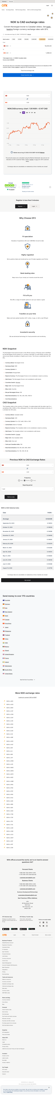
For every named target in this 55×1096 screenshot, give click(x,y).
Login (47, 5)
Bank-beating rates (27, 273)
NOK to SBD (10, 804)
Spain (6, 615)
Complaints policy (6, 1044)
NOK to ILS (9, 751)
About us (4, 1039)
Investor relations (6, 1062)
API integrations (5, 1032)
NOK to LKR (10, 764)
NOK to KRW (10, 761)
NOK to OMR (10, 781)
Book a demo (48, 934)
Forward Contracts (6, 954)
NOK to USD (10, 828)
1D (20, 112)
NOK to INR (10, 754)
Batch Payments (5, 967)
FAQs (24, 934)
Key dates (4, 1060)
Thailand (7, 635)
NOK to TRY (10, 821)
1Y (29, 112)
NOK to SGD (10, 811)
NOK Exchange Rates (20, 9)
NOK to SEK (10, 807)
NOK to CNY (10, 717)
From (4, 42)
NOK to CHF (10, 711)
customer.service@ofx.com (27, 877)
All (34, 112)
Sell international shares (7, 1025)
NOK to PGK (10, 788)
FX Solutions (5, 949)
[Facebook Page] (40, 922)
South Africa (8, 670)
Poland (7, 650)
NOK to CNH (10, 714)
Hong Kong (8, 623)
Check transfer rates (6, 1009)
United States (8, 673)
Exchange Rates (10, 9)
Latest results (5, 1058)
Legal (3, 1042)
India (6, 642)
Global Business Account (7, 942)
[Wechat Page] (40, 926)
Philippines (8, 631)
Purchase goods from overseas (9, 1023)
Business (4, 1)
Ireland (7, 662)
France (7, 658)
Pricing (3, 971)
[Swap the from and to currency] (27, 99)
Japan (6, 627)
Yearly (34, 480)
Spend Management (6, 962)
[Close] (49, 1087)
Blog (3, 1004)
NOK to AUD (10, 704)
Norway (18, 382)
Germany (7, 604)
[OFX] (4, 5)
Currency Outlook (6, 999)
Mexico (7, 646)
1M (27, 112)
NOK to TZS (10, 824)
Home (3, 9)
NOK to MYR (10, 774)
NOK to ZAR (10, 847)
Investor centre (5, 1055)
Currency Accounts (6, 958)
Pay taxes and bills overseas (8, 1020)
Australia (7, 600)
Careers (4, 1074)
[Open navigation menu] (52, 5)
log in (22, 67)
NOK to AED (10, 701)
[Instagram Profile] (47, 926)
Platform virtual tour (6, 979)
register (17, 67)
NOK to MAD (10, 767)
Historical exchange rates (8, 986)
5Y (32, 112)
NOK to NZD (10, 777)
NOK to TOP (10, 817)
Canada (18, 434)
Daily (21, 480)
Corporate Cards (6, 947)
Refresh (29, 34)
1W (23, 112)
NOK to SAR (10, 801)
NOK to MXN (10, 771)
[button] (13, 39)
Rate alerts (4, 988)
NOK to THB (10, 814)
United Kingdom (9, 654)
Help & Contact (35, 934)
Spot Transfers (5, 951)
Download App (5, 974)
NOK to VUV (10, 834)
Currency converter (6, 981)
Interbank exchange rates (8, 983)
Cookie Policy (9, 1092)
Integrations (5, 969)
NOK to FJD (10, 734)
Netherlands (8, 666)
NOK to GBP (10, 737)
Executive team (5, 1071)
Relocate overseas (6, 1018)
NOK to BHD (10, 707)
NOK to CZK (10, 721)
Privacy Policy (5, 1046)
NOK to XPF (10, 844)
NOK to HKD (10, 741)
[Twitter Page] (47, 922)
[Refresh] (3, 34)
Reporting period (27, 485)
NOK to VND (10, 831)
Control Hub (5, 960)
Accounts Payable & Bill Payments (9, 965)
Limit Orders (5, 956)
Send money (5, 1011)
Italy (6, 608)
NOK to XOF (10, 841)
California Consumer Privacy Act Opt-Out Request (13, 1048)
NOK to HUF (10, 744)
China (6, 639)
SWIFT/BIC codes (6, 992)
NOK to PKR (10, 794)
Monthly (28, 480)
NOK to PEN (10, 784)
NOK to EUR (10, 730)
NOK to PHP (10, 791)
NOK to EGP (10, 727)
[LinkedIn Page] (43, 922)
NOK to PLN (10, 797)
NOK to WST (10, 837)
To (3, 49)
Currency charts (5, 990)
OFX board (4, 1069)
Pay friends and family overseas (9, 1016)
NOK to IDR (10, 748)
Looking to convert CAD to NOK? (27, 697)
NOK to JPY (10, 757)
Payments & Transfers (7, 945)
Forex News (5, 1002)
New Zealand (8, 612)
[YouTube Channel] (43, 926)
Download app (5, 1014)
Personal (11, 1)
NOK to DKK (10, 724)
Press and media (6, 1034)
